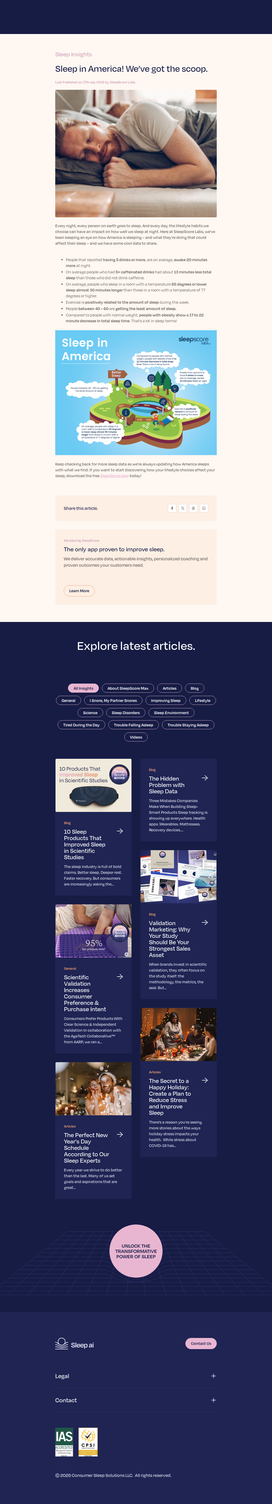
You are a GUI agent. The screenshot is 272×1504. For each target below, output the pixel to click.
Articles (169, 688)
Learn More (79, 590)
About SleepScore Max (128, 688)
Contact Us (201, 1343)
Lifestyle (202, 700)
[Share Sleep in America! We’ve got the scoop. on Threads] (193, 508)
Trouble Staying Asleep (188, 724)
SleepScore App (114, 475)
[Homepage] (74, 1343)
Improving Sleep (166, 700)
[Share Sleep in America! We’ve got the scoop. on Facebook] (172, 508)
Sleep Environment (171, 712)
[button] (136, 1376)
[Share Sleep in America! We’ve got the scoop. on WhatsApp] (204, 508)
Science (90, 712)
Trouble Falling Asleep (133, 724)
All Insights (83, 688)
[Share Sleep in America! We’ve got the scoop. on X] (182, 508)
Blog (195, 688)
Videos (136, 737)
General (68, 700)
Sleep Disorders (126, 712)
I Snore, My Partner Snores (113, 700)
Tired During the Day (81, 724)
